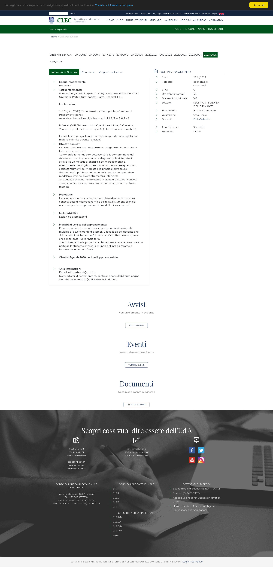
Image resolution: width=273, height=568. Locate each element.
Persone (189, 28)
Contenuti (88, 72)
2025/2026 (56, 61)
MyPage (157, 13)
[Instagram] (201, 459)
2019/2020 (137, 54)
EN (221, 14)
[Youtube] (192, 459)
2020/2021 (151, 54)
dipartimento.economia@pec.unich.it (79, 503)
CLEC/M (117, 526)
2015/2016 (80, 54)
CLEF (116, 502)
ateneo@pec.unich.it (139, 452)
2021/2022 (166, 54)
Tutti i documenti (136, 404)
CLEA (116, 493)
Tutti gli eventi (136, 365)
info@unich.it (139, 449)
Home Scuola (132, 13)
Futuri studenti (136, 20)
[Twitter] (201, 449)
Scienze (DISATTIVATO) (186, 493)
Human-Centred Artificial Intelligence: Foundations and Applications (195, 508)
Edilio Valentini (201, 119)
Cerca (72, 13)
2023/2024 (195, 54)
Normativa (216, 20)
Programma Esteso (110, 72)
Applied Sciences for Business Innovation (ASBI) (197, 499)
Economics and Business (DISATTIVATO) (196, 488)
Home (110, 20)
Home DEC (145, 13)
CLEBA (117, 521)
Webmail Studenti (191, 13)
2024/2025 (210, 54)
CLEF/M (117, 530)
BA (114, 488)
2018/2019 (122, 54)
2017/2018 (108, 54)
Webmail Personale (172, 13)
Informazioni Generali (64, 72)
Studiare (155, 20)
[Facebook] (192, 449)
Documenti (215, 28)
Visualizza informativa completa (114, 5)
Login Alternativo (192, 561)
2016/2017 (94, 54)
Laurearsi (170, 20)
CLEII (116, 506)
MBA (116, 535)
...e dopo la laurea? (193, 20)
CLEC (120, 20)
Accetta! (259, 5)
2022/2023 (180, 54)
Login (214, 13)
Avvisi (202, 28)
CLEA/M (117, 517)
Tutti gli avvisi (136, 325)
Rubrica (206, 13)
